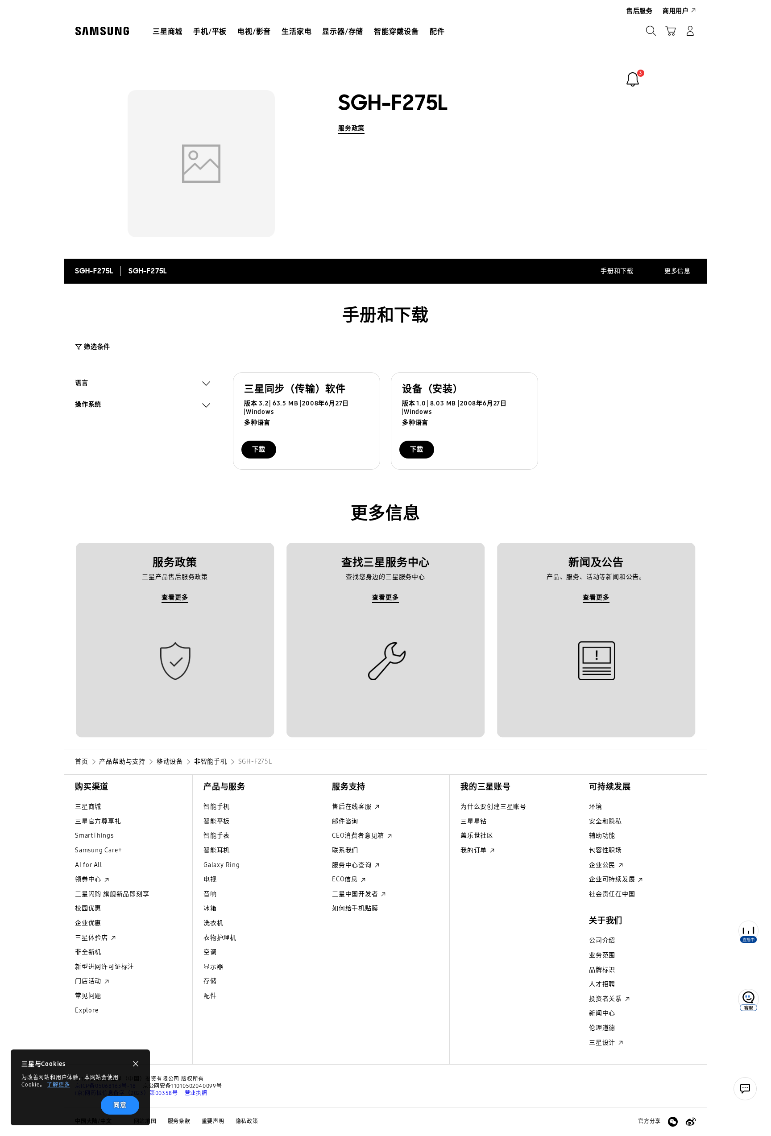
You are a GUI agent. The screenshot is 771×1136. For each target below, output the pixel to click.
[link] (633, 79)
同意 (120, 1105)
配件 (210, 996)
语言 (81, 384)
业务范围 (602, 955)
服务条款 (179, 1121)
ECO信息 (346, 879)
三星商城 (88, 806)
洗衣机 (213, 923)
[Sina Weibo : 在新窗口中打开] (690, 1121)
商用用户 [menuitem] (676, 11)
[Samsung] (102, 31)
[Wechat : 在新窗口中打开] (672, 1121)
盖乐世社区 (476, 835)
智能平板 (216, 821)
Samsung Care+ (98, 850)
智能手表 (216, 835)
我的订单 (474, 850)
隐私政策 (247, 1121)
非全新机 (88, 952)
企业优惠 (88, 923)
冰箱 (210, 908)
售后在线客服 (352, 806)
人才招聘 (602, 984)
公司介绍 (602, 940)
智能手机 (216, 806)
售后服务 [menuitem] (639, 11)
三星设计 (603, 1042)
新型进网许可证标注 (104, 967)
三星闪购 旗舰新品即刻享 (112, 894)
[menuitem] (167, 31)
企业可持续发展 (613, 879)
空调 (210, 952)
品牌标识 (602, 970)
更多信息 (677, 271)
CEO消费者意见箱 (359, 835)
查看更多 (175, 597)
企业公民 (603, 865)
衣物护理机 (219, 938)
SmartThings (94, 835)
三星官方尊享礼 (98, 821)
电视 (210, 879)
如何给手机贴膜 (355, 908)
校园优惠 (88, 908)
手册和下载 (617, 271)
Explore (87, 1010)
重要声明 (213, 1121)
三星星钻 (473, 821)
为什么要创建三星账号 (493, 806)
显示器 (213, 967)
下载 (258, 449)
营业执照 (196, 1093)
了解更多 (58, 1085)
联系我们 (345, 850)
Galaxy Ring (221, 865)
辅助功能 (602, 835)
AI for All (88, 865)
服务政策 (351, 128)
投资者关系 (606, 999)
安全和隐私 (605, 821)
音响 (210, 894)
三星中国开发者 (356, 894)
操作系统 (88, 405)
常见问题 (88, 996)
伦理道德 (602, 1028)
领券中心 (89, 879)
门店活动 (89, 981)
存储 (210, 981)
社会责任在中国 (612, 894)
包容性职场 (605, 850)
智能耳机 (216, 850)
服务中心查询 (352, 865)
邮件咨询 (345, 821)
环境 (595, 806)
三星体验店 (92, 938)
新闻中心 (602, 1013)
